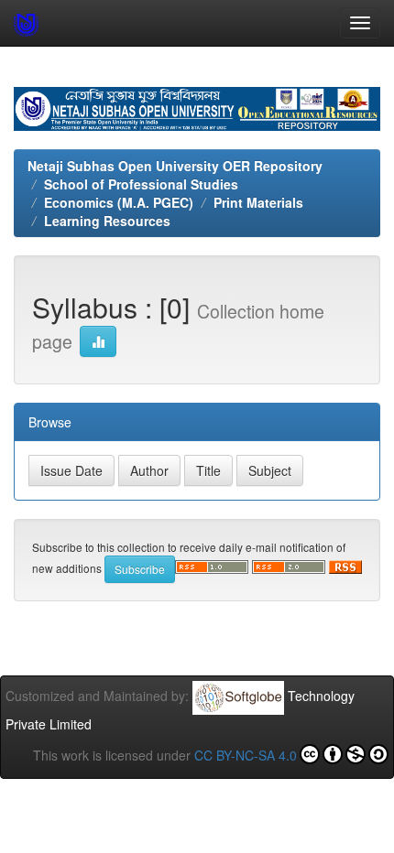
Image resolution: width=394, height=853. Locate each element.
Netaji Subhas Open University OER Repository (175, 166)
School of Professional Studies (141, 184)
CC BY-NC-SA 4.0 (245, 755)
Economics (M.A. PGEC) (118, 202)
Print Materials (258, 202)
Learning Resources (107, 220)
